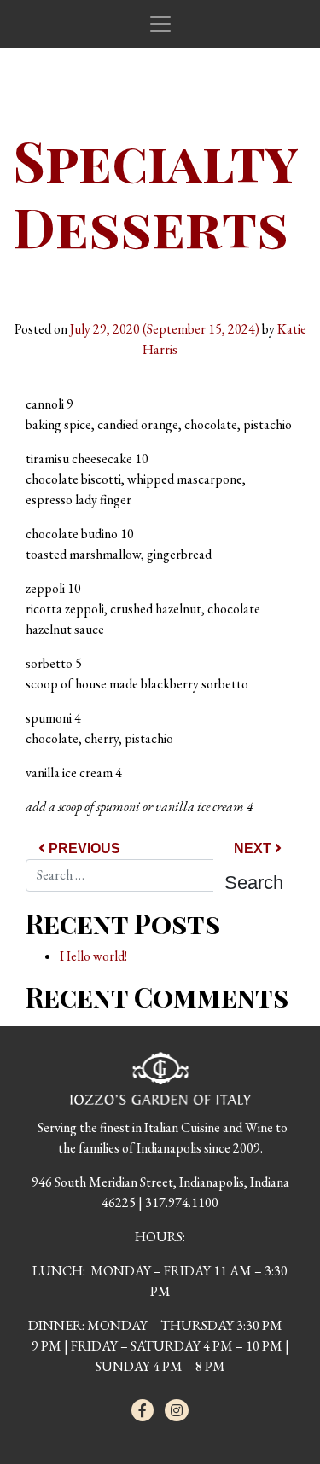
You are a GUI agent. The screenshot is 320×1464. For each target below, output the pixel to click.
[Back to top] (272, 1416)
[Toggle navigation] (160, 24)
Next (254, 848)
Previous (82, 848)
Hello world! (93, 956)
